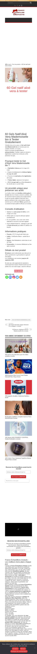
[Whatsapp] (6, 277)
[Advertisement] (18, 44)
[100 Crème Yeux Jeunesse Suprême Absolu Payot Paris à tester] (18, 456)
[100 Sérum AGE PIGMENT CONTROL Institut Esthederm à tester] (18, 435)
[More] (20, 277)
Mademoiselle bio (23, 264)
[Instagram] (13, 277)
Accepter (15, 648)
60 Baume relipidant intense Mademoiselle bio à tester (20, 330)
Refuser (23, 648)
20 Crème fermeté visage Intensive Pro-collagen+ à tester (19, 325)
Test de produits (16, 64)
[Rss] (15, 5)
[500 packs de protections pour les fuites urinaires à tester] (18, 352)
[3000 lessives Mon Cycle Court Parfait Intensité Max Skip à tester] (18, 373)
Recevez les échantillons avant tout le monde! (18, 468)
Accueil (9, 64)
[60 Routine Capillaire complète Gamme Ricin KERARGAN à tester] (18, 414)
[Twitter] (19, 5)
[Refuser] (35, 648)
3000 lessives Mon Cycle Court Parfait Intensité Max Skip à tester (16, 376)
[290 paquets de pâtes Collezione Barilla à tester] (18, 394)
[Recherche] (30, 2)
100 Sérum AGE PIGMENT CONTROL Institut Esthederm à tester (16, 438)
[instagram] (21, 5)
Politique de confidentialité (19, 651)
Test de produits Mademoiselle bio (21, 319)
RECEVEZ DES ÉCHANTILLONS (18, 541)
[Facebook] (17, 5)
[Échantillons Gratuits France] (18, 14)
